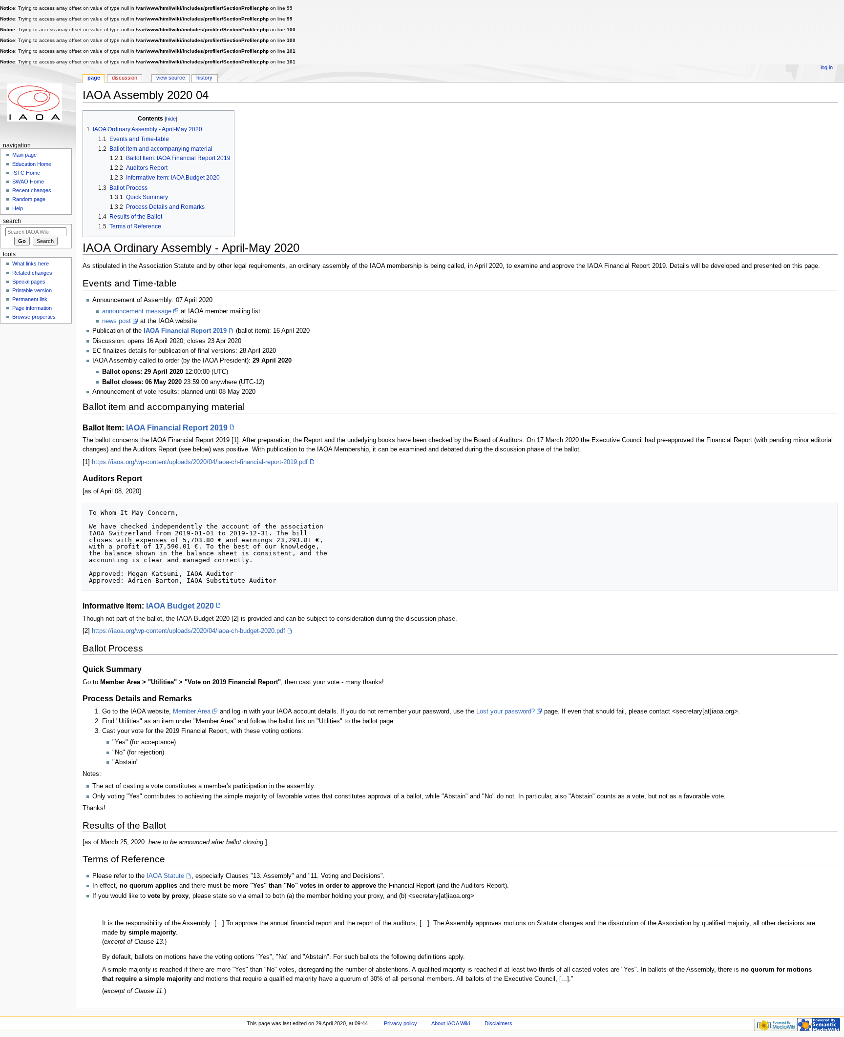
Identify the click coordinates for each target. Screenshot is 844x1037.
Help (17, 208)
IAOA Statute (165, 876)
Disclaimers (498, 1023)
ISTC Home (26, 173)
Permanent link (29, 299)
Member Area (192, 711)
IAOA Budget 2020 (180, 605)
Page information (32, 308)
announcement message (136, 311)
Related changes (32, 273)
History (204, 78)
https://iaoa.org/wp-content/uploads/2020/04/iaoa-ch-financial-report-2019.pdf (200, 462)
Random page (28, 199)
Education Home (31, 164)
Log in (827, 67)
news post (116, 321)
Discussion (124, 78)
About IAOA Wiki (450, 1023)
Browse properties (34, 317)
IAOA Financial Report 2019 (185, 330)
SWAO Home (28, 181)
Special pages (28, 282)
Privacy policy (400, 1023)
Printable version (32, 290)
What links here (30, 263)
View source (170, 78)
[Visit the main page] (38, 102)
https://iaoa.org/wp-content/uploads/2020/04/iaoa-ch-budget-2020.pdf (188, 631)
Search (12, 221)
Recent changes (31, 190)
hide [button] (171, 119)
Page (93, 78)
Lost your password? (505, 711)
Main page (24, 155)
